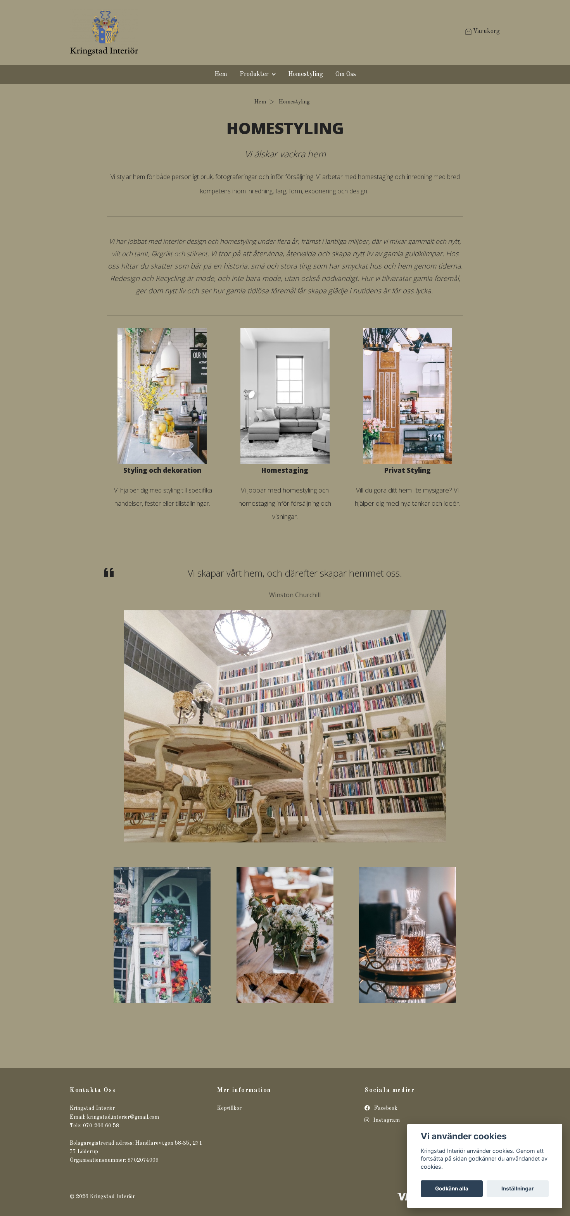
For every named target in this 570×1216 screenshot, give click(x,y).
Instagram (386, 1120)
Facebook (385, 1108)
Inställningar (517, 1188)
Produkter (254, 74)
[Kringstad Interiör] (177, 32)
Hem (220, 74)
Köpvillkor (229, 1108)
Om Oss (345, 74)
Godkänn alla (451, 1188)
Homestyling (305, 74)
